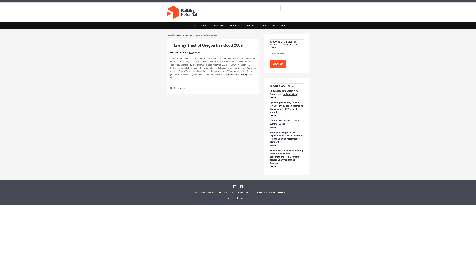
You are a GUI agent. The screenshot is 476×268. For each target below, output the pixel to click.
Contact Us (281, 192)
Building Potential (202, 12)
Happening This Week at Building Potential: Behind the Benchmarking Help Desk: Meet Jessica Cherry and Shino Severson (286, 156)
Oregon (182, 88)
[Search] (305, 8)
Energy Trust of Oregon (238, 74)
